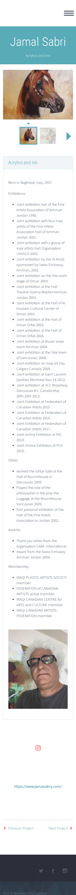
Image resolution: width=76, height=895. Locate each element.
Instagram (65, 871)
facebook (53, 871)
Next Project (58, 828)
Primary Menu (69, 13)
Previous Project (21, 828)
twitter (41, 871)
